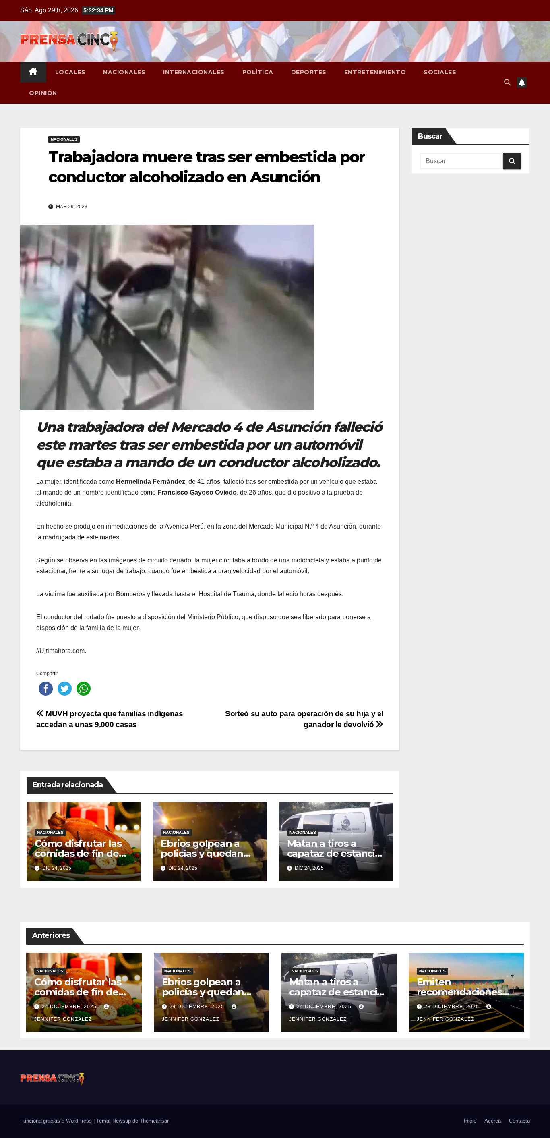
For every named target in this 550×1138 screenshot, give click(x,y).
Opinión (43, 93)
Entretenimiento (375, 72)
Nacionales (124, 72)
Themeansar (154, 1121)
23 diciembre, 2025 (452, 1006)
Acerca (492, 1121)
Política (257, 72)
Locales (70, 72)
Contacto (519, 1121)
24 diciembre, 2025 (70, 1006)
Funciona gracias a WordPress (56, 1121)
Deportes (309, 72)
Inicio (470, 1121)
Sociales (440, 72)
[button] (507, 82)
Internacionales (194, 72)
